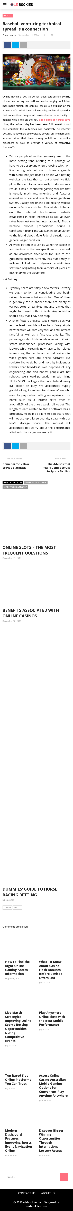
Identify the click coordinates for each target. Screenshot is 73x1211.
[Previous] (7, 1163)
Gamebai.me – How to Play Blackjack (16, 466)
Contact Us (26, 1193)
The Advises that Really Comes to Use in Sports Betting (56, 467)
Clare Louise (9, 35)
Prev (8, 907)
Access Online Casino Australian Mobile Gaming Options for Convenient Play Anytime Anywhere (53, 1085)
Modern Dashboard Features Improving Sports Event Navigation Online (18, 1140)
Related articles (13, 482)
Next (16, 907)
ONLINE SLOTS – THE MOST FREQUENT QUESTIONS (29, 550)
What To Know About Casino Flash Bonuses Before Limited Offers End (50, 970)
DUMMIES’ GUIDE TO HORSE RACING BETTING (30, 892)
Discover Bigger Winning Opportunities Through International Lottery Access (51, 1140)
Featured (7, 15)
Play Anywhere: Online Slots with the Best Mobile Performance (52, 1019)
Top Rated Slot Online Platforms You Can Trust (18, 1079)
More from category (15, 487)
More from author (35, 482)
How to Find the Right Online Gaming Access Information (17, 968)
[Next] (13, 1163)
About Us (48, 1193)
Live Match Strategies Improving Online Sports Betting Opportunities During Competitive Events (18, 1027)
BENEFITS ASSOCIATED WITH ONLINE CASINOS (31, 613)
